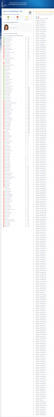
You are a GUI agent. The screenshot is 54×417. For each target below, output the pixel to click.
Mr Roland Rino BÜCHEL (8, 48)
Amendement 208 (43, 64)
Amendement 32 (43, 160)
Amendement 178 (43, 126)
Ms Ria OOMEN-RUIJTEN (8, 105)
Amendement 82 (43, 350)
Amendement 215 (43, 100)
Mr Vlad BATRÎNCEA (7, 167)
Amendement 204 (43, 348)
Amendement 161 (43, 206)
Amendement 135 (43, 106)
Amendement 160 (43, 204)
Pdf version (38, 17)
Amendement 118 (43, 334)
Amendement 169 (43, 122)
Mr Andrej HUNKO (7, 216)
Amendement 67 (43, 372)
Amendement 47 (43, 233)
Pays (12, 35)
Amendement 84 (43, 365)
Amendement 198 (43, 226)
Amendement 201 (43, 177)
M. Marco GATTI (6, 115)
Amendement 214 (43, 166)
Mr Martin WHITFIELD (7, 188)
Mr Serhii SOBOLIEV (7, 93)
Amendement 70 (43, 301)
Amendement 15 (43, 71)
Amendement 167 (43, 217)
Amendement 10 (43, 45)
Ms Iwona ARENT (6, 77)
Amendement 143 (43, 155)
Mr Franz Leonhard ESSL (8, 101)
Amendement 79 (43, 336)
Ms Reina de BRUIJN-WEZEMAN (9, 52)
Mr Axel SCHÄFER (7, 185)
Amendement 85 (43, 390)
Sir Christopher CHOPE (7, 83)
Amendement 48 (43, 235)
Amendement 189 (43, 294)
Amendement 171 (43, 248)
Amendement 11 (43, 51)
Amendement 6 (42, 33)
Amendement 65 (43, 374)
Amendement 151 (43, 53)
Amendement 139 (43, 403)
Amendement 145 (43, 78)
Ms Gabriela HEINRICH (7, 206)
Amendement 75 (43, 306)
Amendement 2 (42, 325)
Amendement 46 (43, 239)
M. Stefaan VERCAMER (7, 118)
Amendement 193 (43, 179)
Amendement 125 (43, 190)
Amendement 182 (43, 162)
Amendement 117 (43, 332)
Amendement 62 (43, 361)
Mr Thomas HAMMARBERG (8, 194)
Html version (36, 17)
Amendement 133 (43, 22)
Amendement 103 (43, 272)
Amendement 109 (43, 281)
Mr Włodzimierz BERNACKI (8, 79)
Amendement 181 (43, 40)
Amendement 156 (43, 414)
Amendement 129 (43, 102)
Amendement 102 (43, 270)
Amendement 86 (43, 392)
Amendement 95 (43, 407)
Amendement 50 (43, 246)
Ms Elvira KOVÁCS (7, 111)
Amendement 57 (43, 263)
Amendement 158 (43, 91)
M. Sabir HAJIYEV (7, 202)
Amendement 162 (43, 208)
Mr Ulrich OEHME (6, 157)
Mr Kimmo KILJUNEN (7, 205)
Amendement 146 (43, 188)
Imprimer (30, 14)
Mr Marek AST (6, 70)
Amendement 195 (43, 244)
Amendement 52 (43, 250)
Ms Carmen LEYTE (7, 132)
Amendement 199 (43, 75)
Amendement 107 (43, 277)
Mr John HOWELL (7, 76)
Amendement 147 (43, 76)
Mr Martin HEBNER (7, 159)
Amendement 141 (43, 146)
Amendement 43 (43, 221)
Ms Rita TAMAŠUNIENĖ (7, 69)
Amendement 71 (43, 317)
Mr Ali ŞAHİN (6, 139)
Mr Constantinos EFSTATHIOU (8, 173)
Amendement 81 (43, 341)
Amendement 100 (43, 337)
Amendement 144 (43, 401)
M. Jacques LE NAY (7, 56)
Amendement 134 (43, 98)
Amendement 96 (43, 352)
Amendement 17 (43, 80)
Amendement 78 (43, 323)
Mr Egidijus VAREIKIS (7, 90)
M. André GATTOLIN (7, 160)
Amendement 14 (43, 67)
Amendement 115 (43, 290)
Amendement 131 (43, 89)
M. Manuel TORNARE (7, 174)
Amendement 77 (43, 308)
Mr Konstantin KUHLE (7, 55)
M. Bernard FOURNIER (7, 114)
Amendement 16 (43, 73)
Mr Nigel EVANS (6, 84)
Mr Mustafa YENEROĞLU (8, 136)
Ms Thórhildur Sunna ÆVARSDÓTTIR (9, 177)
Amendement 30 (43, 153)
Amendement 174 (43, 56)
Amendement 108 (43, 279)
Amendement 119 (43, 409)
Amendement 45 (43, 232)
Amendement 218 (43, 36)
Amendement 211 (43, 330)
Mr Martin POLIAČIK (7, 59)
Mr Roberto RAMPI (7, 192)
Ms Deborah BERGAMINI (8, 112)
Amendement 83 (43, 363)
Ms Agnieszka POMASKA (8, 91)
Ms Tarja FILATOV (6, 184)
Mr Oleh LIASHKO (7, 143)
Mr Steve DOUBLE (7, 72)
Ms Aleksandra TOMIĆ (7, 122)
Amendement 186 (43, 321)
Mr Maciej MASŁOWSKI (7, 73)
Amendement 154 (43, 27)
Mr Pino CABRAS (6, 152)
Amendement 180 (43, 129)
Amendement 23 (43, 111)
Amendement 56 (43, 259)
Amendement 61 (43, 266)
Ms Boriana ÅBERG (7, 94)
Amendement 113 (43, 398)
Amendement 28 (43, 148)
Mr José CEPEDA (6, 171)
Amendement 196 (43, 237)
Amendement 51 (43, 252)
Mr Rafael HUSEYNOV (7, 41)
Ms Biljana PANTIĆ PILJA (8, 108)
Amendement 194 (43, 164)
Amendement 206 (43, 383)
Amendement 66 (43, 84)
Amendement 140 (43, 182)
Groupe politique (17, 35)
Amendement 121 (43, 354)
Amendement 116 (43, 314)
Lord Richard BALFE (7, 63)
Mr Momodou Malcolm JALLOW (8, 219)
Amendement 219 (43, 297)
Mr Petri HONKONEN (7, 45)
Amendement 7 (42, 38)
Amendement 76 (43, 359)
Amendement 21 (43, 104)
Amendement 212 (43, 31)
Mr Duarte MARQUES (7, 125)
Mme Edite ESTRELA (7, 170)
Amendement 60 (43, 264)
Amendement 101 (43, 412)
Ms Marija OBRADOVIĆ (7, 107)
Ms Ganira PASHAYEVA (7, 135)
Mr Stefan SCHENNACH (7, 199)
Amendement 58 (43, 261)
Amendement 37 (43, 186)
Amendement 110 (43, 283)
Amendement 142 (43, 151)
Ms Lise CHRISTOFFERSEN (8, 195)
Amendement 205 (43, 345)
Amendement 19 (43, 93)
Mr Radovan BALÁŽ (7, 62)
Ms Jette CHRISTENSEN (7, 178)
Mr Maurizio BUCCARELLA (8, 150)
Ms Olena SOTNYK (7, 42)
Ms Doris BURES (6, 180)
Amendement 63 (43, 370)
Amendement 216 (43, 109)
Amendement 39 (43, 197)
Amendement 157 (43, 82)
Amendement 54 (43, 255)
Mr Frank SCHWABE (7, 198)
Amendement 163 (43, 210)
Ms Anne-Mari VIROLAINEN (8, 119)
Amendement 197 (43, 241)
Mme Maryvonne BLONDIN (8, 201)
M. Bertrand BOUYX (7, 164)
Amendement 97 (43, 268)
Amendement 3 (42, 20)
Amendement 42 (43, 224)
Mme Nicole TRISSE (7, 163)
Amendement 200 (43, 228)
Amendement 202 (43, 219)
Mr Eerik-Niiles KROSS (7, 38)
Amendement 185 (43, 135)
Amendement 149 (43, 29)
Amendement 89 (43, 303)
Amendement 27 (43, 142)
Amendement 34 (43, 175)
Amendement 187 (43, 305)
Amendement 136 (43, 137)
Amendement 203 (43, 328)
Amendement (42, 292)
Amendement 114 (43, 379)
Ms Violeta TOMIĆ (7, 222)
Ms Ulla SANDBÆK (7, 223)
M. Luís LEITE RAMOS (7, 121)
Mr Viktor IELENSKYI (7, 98)
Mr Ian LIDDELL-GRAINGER (8, 86)
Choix (22, 35)
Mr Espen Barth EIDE (7, 166)
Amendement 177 (43, 173)
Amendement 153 (43, 171)
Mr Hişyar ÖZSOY (6, 215)
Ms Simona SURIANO (7, 149)
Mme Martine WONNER (7, 146)
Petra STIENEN (10, 22)
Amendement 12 (43, 60)
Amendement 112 (43, 396)
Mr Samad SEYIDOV (7, 66)
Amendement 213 (43, 144)
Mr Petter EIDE (6, 226)
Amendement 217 (43, 49)
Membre (8, 35)
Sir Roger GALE (6, 80)
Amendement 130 (43, 87)
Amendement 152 (43, 405)
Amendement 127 (43, 193)
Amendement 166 (43, 215)
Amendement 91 (43, 312)
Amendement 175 (43, 69)
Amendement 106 (43, 286)
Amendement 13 (43, 62)
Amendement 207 (43, 230)
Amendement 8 (42, 42)
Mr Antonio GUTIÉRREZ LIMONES (9, 209)
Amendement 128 (43, 113)
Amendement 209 (43, 47)
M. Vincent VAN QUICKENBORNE (9, 58)
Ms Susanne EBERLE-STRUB (8, 49)
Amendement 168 (43, 120)
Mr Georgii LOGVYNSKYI (8, 97)
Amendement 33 (43, 168)
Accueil (3, 7)
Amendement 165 (43, 213)
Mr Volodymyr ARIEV (7, 87)
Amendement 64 (43, 376)
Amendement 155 (43, 343)
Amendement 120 (43, 319)
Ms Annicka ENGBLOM (7, 129)
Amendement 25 (43, 118)
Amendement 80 (43, 339)
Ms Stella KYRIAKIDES (7, 104)
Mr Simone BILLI (6, 145)
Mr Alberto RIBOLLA (7, 156)
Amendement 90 (43, 310)
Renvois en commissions (44, 18)
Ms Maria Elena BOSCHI (7, 191)
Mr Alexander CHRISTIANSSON (9, 65)
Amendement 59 (43, 288)
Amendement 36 (43, 184)
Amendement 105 (43, 275)
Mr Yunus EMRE (6, 181)
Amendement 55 (43, 257)
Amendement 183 (43, 131)
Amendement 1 (42, 356)
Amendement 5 (42, 25)
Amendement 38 (43, 195)
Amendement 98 (43, 367)
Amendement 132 (43, 199)
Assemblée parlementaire (14, 4)
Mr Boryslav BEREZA (7, 100)
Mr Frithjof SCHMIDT (7, 208)
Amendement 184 (43, 133)
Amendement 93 (43, 381)
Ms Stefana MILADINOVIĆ (8, 212)
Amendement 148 (43, 157)
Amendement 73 (43, 385)
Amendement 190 (43, 299)
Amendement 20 (43, 95)
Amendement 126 (43, 202)
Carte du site (3, 0)
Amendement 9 (42, 44)
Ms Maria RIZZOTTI (7, 128)
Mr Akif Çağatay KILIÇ (7, 142)
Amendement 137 (43, 115)
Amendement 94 (43, 394)
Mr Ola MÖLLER (6, 187)
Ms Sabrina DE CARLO (7, 153)
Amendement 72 (43, 387)
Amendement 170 (43, 124)
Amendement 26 (43, 140)
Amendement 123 (43, 58)
